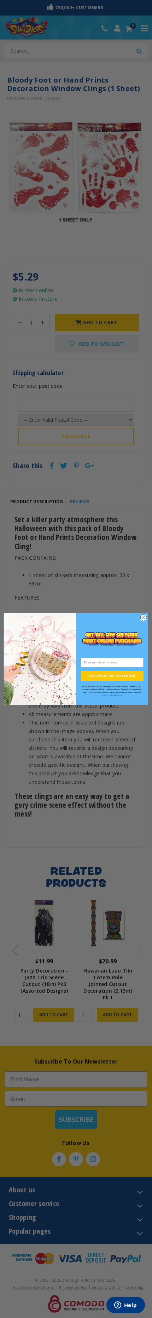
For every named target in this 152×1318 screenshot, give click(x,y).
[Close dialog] (143, 618)
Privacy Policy (108, 695)
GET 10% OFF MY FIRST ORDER (112, 676)
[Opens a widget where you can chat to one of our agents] (125, 1305)
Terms (118, 695)
